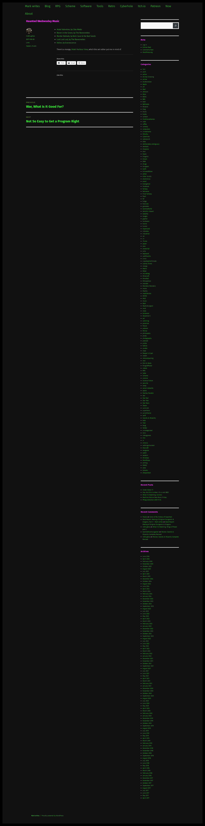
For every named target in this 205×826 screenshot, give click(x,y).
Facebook (146, 186)
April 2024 (146, 589)
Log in (145, 45)
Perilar (145, 331)
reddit (145, 356)
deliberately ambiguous (151, 144)
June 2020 (146, 703)
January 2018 (147, 775)
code (144, 122)
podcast (145, 341)
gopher (145, 219)
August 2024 (147, 584)
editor (145, 174)
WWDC (145, 465)
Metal (144, 271)
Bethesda (146, 104)
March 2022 (146, 651)
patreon (145, 328)
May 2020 (146, 706)
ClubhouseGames (149, 119)
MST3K (145, 296)
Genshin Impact (148, 211)
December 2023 (148, 599)
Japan (28, 46)
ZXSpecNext (147, 473)
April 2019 (146, 738)
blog (144, 109)
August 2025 (147, 569)
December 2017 (148, 778)
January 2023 (147, 626)
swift (144, 415)
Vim (144, 438)
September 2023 (148, 606)
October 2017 (147, 783)
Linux (144, 258)
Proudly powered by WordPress (52, 816)
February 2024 (147, 594)
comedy (145, 126)
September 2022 (148, 636)
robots (145, 368)
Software (86, 6)
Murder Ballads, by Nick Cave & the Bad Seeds (76, 36)
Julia (144, 251)
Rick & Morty (147, 363)
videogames (147, 435)
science (145, 378)
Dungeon (146, 166)
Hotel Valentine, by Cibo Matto (69, 29)
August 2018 (147, 758)
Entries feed (147, 47)
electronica (146, 179)
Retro (111, 6)
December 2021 (148, 658)
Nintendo (146, 313)
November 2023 (148, 601)
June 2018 (146, 763)
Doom (145, 154)
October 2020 (147, 693)
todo (144, 420)
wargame (146, 450)
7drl (144, 69)
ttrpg (144, 425)
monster (145, 283)
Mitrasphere (147, 281)
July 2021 (146, 671)
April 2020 (146, 708)
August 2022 (147, 638)
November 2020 (148, 691)
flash (144, 196)
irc (143, 239)
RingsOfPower (147, 366)
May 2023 (146, 616)
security (145, 383)
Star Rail (146, 398)
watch (145, 453)
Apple (145, 84)
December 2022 (148, 628)
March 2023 (146, 621)
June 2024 (146, 586)
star (144, 395)
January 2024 (147, 596)
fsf (143, 199)
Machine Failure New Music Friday (155, 497)
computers (146, 129)
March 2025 (146, 576)
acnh (144, 72)
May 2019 (146, 736)
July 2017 (146, 790)
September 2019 (148, 726)
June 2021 (146, 673)
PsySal (145, 517)
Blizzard (145, 107)
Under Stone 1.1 (148, 490)
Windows (146, 458)
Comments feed (148, 50)
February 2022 (147, 653)
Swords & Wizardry (149, 418)
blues (145, 112)
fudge (145, 201)
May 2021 (146, 676)
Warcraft (145, 448)
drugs (145, 164)
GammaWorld (147, 209)
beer (144, 102)
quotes (145, 348)
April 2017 (146, 798)
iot (143, 236)
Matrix (145, 268)
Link (28, 43)
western (145, 455)
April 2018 (146, 768)
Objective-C (147, 316)
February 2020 (147, 713)
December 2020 (148, 688)
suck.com (146, 408)
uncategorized (147, 430)
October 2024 (147, 581)
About (29, 13)
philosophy (146, 333)
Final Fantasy (147, 194)
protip (145, 343)
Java (144, 246)
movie (145, 288)
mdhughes (30, 36)
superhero (146, 410)
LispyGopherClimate (149, 261)
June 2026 (146, 556)
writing (145, 463)
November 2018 (148, 751)
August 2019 (147, 728)
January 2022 (147, 656)
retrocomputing (148, 358)
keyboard (146, 254)
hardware (146, 221)
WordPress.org (148, 52)
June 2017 (146, 793)
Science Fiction (148, 381)
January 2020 (147, 716)
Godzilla (145, 214)
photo (145, 336)
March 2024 (146, 591)
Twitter (145, 428)
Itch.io (142, 6)
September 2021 (148, 666)
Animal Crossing (148, 77)
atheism (145, 92)
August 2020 (147, 698)
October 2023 (147, 604)
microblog (146, 273)
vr (143, 440)
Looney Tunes (147, 263)
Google (145, 216)
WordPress (146, 460)
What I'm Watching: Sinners (152, 495)
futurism (146, 204)
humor (145, 226)
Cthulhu (145, 134)
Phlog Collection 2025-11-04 (152, 500)
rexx (144, 361)
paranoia (146, 323)
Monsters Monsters (149, 286)
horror (145, 224)
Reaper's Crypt (148, 353)
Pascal (145, 326)
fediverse (146, 191)
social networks (148, 388)
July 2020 (146, 701)
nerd (144, 308)
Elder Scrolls (147, 176)
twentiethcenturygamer (151, 532)
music (34, 46)
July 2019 (146, 731)
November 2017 (148, 780)
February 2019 (147, 743)
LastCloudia (147, 256)
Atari (144, 89)
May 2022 (146, 646)
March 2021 (146, 681)
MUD (144, 298)
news (144, 311)
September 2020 (148, 696)
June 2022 (146, 643)
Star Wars (146, 403)
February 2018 (147, 773)
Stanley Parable (148, 393)
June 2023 (146, 614)
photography (147, 338)
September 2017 (148, 785)
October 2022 (147, 633)
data (144, 141)
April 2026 (146, 559)
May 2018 (146, 765)
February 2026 (147, 561)
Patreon (156, 6)
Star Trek (146, 400)
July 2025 (146, 571)
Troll (144, 423)
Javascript (146, 249)
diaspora (146, 149)
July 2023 (146, 611)
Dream (145, 159)
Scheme (70, 6)
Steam (145, 405)
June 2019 (146, 733)
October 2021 (147, 663)
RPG (57, 6)
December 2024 (148, 579)
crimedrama (147, 131)
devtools (145, 146)
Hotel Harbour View (79, 49)
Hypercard (146, 229)
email (145, 181)
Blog (47, 6)
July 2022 (146, 641)
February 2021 (147, 683)
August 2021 (147, 668)
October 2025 (147, 566)
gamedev (146, 206)
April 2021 (146, 678)
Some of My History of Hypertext (161, 517)
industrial (146, 234)
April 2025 (146, 574)
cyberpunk (146, 139)
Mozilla (145, 291)
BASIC (145, 97)
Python (145, 346)
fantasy (145, 189)
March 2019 (146, 741)
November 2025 (148, 564)
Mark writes (32, 6)
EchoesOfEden (148, 171)
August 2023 (147, 609)
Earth (144, 169)
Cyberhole (126, 6)
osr (144, 318)
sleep (144, 385)
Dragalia (145, 156)
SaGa (144, 373)
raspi (144, 351)
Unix (144, 433)
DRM (144, 161)
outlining (146, 321)
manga (145, 266)
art (143, 87)
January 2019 (147, 746)
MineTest (146, 278)
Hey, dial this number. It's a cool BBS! (156, 492)
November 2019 (148, 721)
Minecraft (146, 276)
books (145, 114)
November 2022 (148, 631)
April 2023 (146, 619)
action (145, 74)
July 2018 (146, 760)
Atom (144, 94)
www (144, 468)
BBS (144, 99)
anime (145, 79)
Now (168, 6)
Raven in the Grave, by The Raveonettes (73, 33)
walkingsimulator (149, 445)
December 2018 (148, 748)
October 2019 (147, 723)
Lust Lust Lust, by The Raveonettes (71, 39)
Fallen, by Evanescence (66, 43)
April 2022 (146, 648)
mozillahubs (147, 293)
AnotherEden (147, 82)
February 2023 (147, 624)
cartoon (145, 117)
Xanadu (145, 470)
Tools (100, 6)
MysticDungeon (148, 306)
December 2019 (148, 718)
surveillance (147, 413)
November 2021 (148, 661)
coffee (145, 124)
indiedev (146, 231)
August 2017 (147, 788)
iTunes (145, 241)
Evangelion (146, 184)
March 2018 (146, 770)
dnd (144, 151)
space (145, 390)
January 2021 (147, 686)
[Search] (175, 25)
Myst (144, 303)
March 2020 (146, 711)
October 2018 (147, 753)
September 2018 (148, 756)
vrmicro (145, 443)
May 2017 (146, 795)
